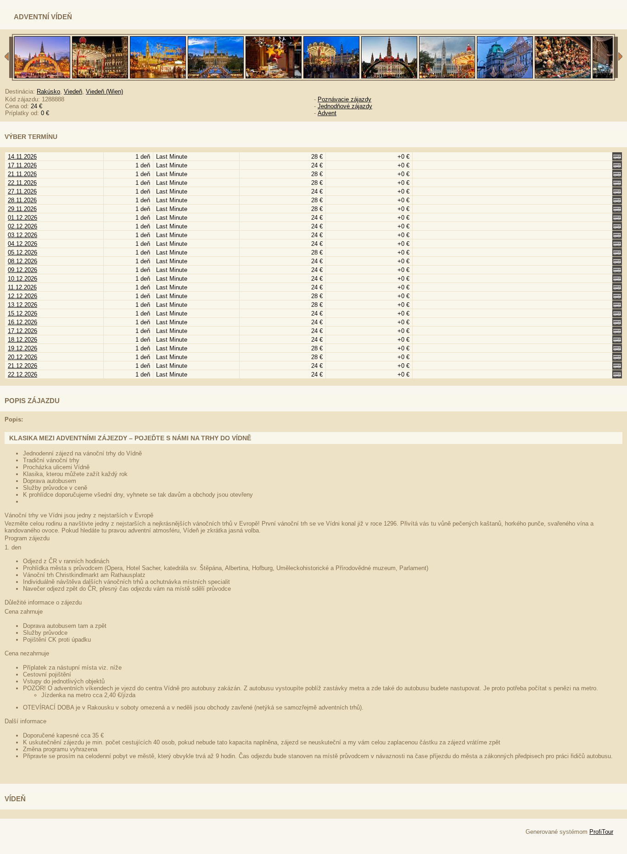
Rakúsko (48, 91)
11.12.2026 (22, 287)
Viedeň (73, 91)
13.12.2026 (22, 304)
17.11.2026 (22, 165)
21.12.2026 (22, 365)
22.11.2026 (22, 182)
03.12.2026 (22, 235)
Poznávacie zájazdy (344, 99)
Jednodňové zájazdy (345, 106)
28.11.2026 (22, 200)
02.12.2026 (22, 226)
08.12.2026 (22, 261)
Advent (327, 113)
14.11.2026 (22, 156)
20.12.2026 (22, 357)
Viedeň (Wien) (104, 91)
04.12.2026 (22, 243)
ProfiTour (601, 831)
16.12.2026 (22, 322)
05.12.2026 (22, 252)
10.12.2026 (22, 278)
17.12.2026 (22, 330)
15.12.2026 (22, 313)
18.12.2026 (22, 339)
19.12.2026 (22, 348)
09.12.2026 (22, 269)
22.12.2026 (22, 374)
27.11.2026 (22, 191)
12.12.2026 (22, 296)
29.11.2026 (22, 208)
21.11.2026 (22, 174)
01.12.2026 (22, 217)
